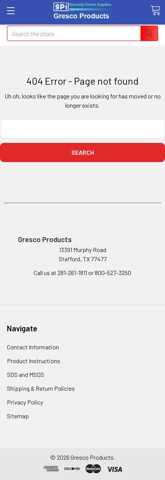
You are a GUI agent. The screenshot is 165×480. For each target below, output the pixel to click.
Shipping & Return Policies (41, 388)
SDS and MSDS (25, 374)
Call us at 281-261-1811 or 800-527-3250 (82, 272)
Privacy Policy (25, 402)
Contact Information (33, 347)
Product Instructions (33, 360)
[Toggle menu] (10, 10)
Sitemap (18, 415)
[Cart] (155, 10)
